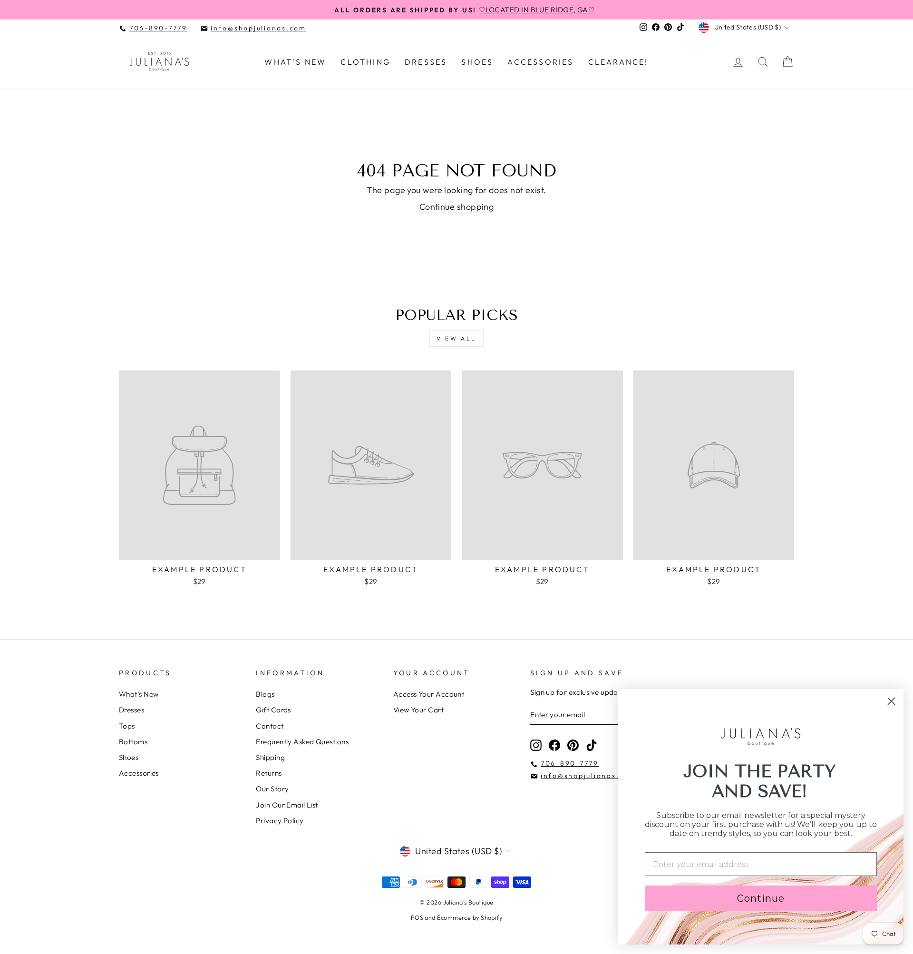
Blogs (265, 694)
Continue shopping (456, 206)
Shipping (270, 757)
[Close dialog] (891, 701)
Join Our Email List (287, 804)
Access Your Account (429, 694)
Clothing (365, 62)
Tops (127, 725)
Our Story (272, 788)
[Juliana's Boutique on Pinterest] (573, 745)
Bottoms (133, 741)
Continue (761, 898)
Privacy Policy (279, 820)
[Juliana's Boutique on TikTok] (591, 745)
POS (417, 917)
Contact (269, 725)
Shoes (477, 62)
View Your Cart (418, 709)
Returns (269, 773)
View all (456, 338)
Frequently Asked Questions (302, 741)
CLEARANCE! (618, 62)
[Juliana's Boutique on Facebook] (554, 745)
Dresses (426, 62)
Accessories (540, 62)
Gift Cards (273, 709)
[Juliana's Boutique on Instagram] (536, 745)
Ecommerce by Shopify (469, 917)
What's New (295, 62)
